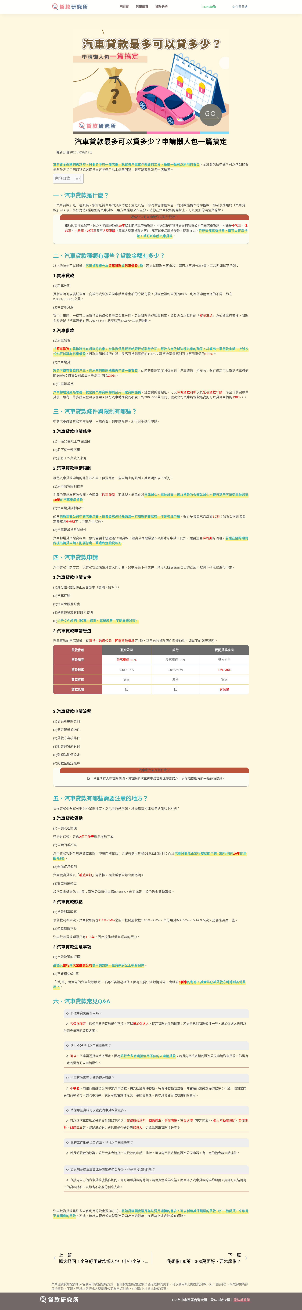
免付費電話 (240, 7)
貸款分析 (161, 7)
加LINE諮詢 (209, 7)
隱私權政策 (241, 1300)
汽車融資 (142, 7)
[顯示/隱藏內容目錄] (76, 179)
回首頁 (124, 7)
